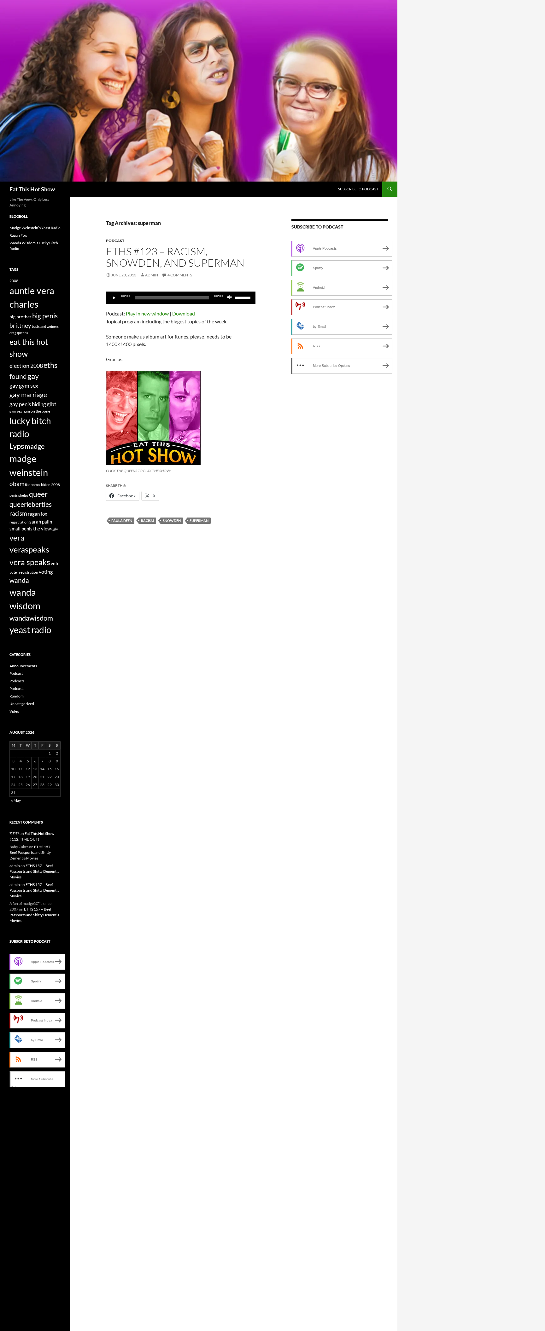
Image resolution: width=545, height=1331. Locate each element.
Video (14, 711)
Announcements (23, 665)
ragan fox (37, 514)
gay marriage (28, 395)
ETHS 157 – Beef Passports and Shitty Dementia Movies (31, 852)
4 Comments (179, 275)
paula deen (121, 520)
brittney (20, 325)
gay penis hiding (27, 404)
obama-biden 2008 (44, 484)
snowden (172, 520)
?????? (14, 833)
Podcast (115, 240)
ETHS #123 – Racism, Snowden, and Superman (175, 257)
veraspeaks (29, 549)
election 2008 (26, 365)
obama (18, 483)
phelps (23, 495)
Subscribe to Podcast (358, 189)
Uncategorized (21, 703)
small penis (20, 528)
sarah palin (40, 521)
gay (33, 376)
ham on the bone (36, 411)
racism (147, 520)
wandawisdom (31, 618)
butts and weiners (45, 326)
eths (50, 365)
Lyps (16, 446)
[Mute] (229, 298)
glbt (51, 404)
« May (16, 800)
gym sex (15, 411)
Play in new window (147, 313)
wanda (19, 580)
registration (19, 522)
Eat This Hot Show (32, 189)
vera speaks (29, 562)
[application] (180, 298)
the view (42, 528)
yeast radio (30, 629)
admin (151, 275)
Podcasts (16, 681)
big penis (45, 316)
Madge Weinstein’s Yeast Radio (35, 227)
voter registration (23, 572)
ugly (54, 529)
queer (38, 493)
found (18, 376)
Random (16, 696)
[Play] (114, 298)
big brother (20, 316)
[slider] (243, 297)
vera (16, 537)
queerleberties (30, 504)
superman (199, 520)
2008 (13, 280)
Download (183, 313)
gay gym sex (23, 385)
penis (13, 495)
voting (46, 572)
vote (55, 563)
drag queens (18, 333)
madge (35, 446)
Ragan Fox (18, 235)
